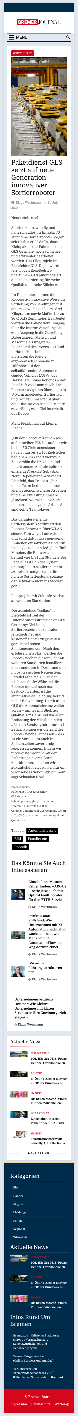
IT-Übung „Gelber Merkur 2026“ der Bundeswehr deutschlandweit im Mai (49, 1083)
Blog (16, 1187)
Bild (17, 839)
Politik (36, 1073)
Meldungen (40, 1053)
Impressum (18, 1404)
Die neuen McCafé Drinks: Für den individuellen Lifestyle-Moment (49, 1103)
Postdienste (37, 839)
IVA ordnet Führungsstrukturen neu (45, 967)
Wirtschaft (22, 53)
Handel (36, 1093)
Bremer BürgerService (28, 1356)
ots (23, 820)
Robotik (20, 847)
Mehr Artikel (39, 1153)
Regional (19, 1229)
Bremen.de (20, 1335)
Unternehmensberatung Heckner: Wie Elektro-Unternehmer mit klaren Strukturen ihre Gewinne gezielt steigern (40, 1008)
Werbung (62, 1404)
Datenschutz (40, 1404)
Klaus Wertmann (28, 202)
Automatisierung (42, 831)
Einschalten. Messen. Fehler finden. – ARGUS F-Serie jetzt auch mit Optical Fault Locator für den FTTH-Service (47, 891)
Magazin (18, 1204)
